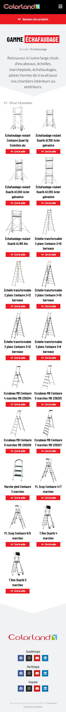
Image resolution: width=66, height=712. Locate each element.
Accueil (23, 49)
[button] (60, 6)
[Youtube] (37, 658)
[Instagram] (29, 658)
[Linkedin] (45, 658)
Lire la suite (19, 151)
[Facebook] (21, 658)
